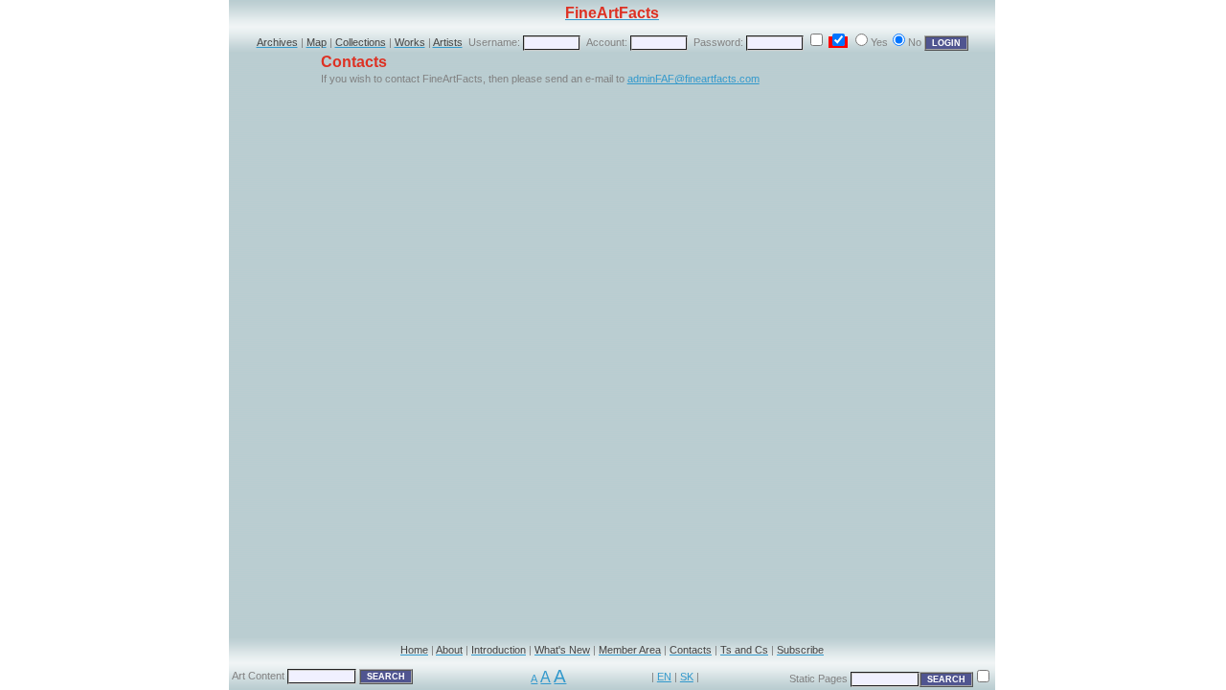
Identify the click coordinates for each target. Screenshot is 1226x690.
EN (664, 676)
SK (686, 676)
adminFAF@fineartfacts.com (693, 78)
